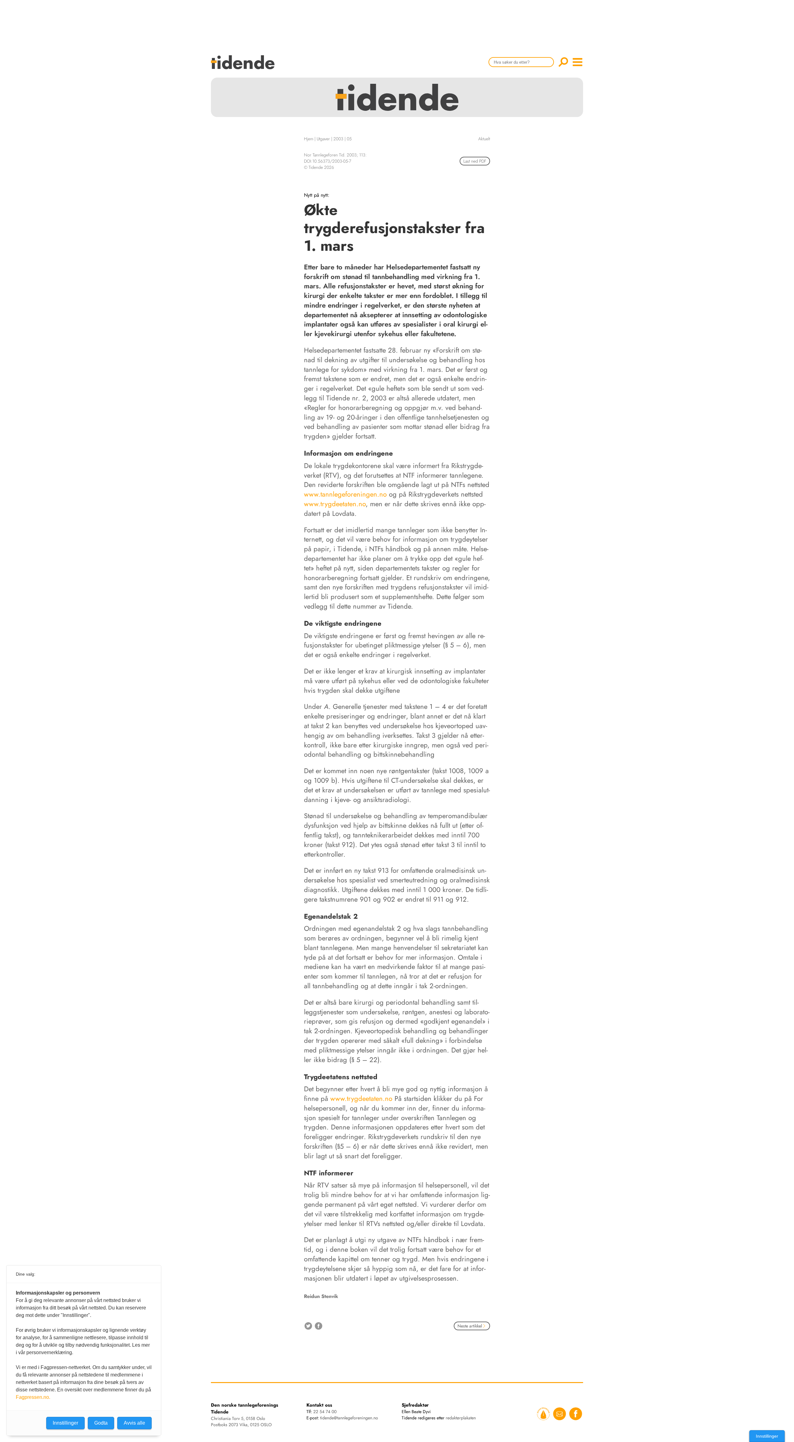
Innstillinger (767, 1436)
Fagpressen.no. (33, 1397)
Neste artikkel (469, 1326)
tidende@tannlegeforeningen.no (349, 1418)
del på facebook (318, 1326)
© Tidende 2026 (319, 167)
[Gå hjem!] (244, 66)
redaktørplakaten (461, 1418)
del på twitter (308, 1326)
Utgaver (323, 139)
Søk (563, 62)
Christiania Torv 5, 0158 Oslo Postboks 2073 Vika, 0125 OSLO (241, 1421)
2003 (338, 139)
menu (577, 62)
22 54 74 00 (325, 1411)
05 (349, 139)
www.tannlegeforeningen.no (345, 494)
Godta (101, 1423)
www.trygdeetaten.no (335, 504)
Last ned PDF (474, 161)
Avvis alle (134, 1423)
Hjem (308, 139)
